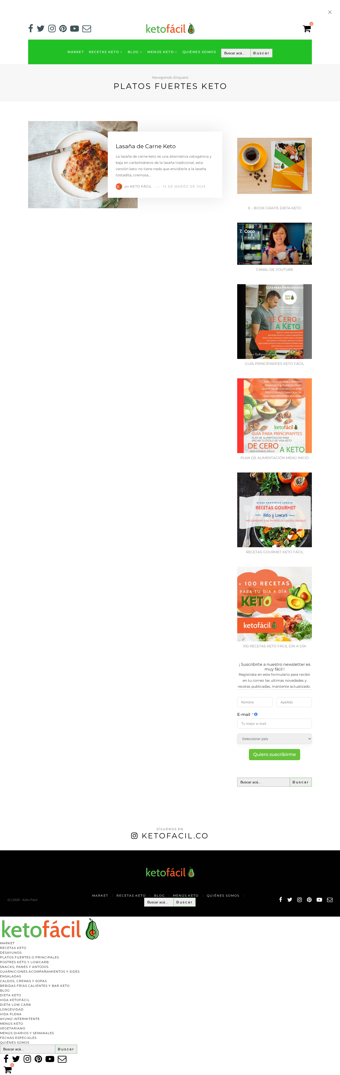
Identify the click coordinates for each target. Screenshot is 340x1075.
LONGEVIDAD (12, 1009)
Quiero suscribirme (274, 754)
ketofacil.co (175, 835)
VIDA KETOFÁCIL (15, 1000)
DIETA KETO (10, 995)
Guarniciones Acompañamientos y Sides (40, 971)
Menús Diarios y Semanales (27, 1033)
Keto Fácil (141, 186)
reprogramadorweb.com (2, 850)
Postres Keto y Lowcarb (24, 962)
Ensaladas (10, 976)
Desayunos (11, 952)
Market (75, 52)
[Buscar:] (247, 53)
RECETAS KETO (104, 52)
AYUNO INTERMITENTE (20, 1019)
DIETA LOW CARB (15, 1005)
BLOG (133, 52)
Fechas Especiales (18, 1038)
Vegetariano (12, 1028)
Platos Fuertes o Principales (29, 957)
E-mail (243, 714)
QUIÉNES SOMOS (199, 52)
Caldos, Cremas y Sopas (23, 981)
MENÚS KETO (160, 52)
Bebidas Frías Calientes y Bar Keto (35, 986)
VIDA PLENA (11, 1014)
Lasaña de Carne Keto (146, 146)
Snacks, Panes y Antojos (24, 967)
